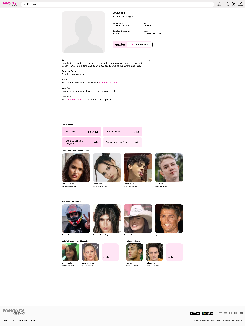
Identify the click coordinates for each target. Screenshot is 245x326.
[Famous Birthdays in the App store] (194, 313)
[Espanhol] (225, 313)
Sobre (4, 320)
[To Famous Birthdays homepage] (9, 4)
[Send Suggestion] (149, 60)
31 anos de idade (152, 33)
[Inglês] (220, 313)
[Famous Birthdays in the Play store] (207, 313)
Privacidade (23, 320)
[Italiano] (235, 313)
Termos (32, 320)
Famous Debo (75, 99)
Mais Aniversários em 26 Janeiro (75, 241)
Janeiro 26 (118, 25)
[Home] (61, 312)
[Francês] (230, 313)
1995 (127, 25)
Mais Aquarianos (133, 241)
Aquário (147, 25)
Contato (12, 320)
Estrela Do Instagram (124, 16)
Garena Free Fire (108, 82)
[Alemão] (241, 313)
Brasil (116, 33)
